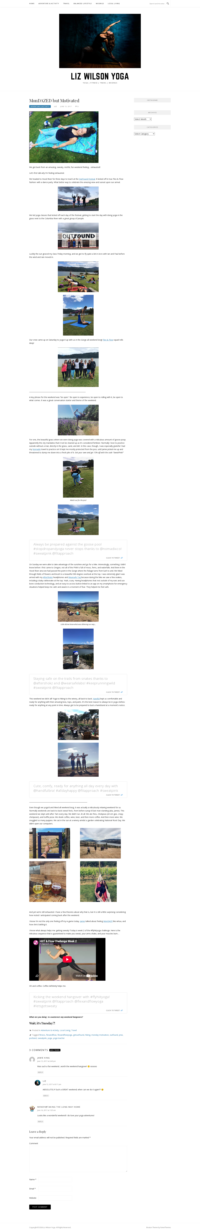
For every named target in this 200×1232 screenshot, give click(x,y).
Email (32, 1188)
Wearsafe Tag (74, 577)
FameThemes (165, 1227)
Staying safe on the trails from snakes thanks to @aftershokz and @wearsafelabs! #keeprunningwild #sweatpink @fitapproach (74, 683)
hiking (87, 1035)
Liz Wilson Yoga (100, 76)
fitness (42, 1035)
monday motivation (100, 1035)
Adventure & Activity (49, 3)
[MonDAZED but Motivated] (64, 137)
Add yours (55, 1050)
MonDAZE (108, 921)
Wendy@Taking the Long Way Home (58, 1107)
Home (31, 3)
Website (32, 1198)
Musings (100, 3)
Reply (40, 1072)
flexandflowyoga (65, 1035)
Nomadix (37, 449)
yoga (50, 1038)
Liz (55, 106)
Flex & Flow (108, 340)
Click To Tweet (113, 558)
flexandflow (51, 1035)
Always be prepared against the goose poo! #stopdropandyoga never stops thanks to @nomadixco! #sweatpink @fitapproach (77, 549)
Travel (66, 3)
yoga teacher (59, 1038)
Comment (33, 1143)
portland (33, 1038)
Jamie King (43, 1058)
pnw (121, 1035)
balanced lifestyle (83, 3)
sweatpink (42, 1038)
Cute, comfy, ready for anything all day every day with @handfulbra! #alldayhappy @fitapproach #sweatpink (75, 788)
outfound (114, 1035)
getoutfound (78, 1035)
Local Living (114, 3)
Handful (96, 698)
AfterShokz (48, 577)
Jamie (82, 921)
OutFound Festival (87, 179)
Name (32, 1179)
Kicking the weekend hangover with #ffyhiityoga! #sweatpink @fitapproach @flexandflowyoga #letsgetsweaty (71, 1001)
